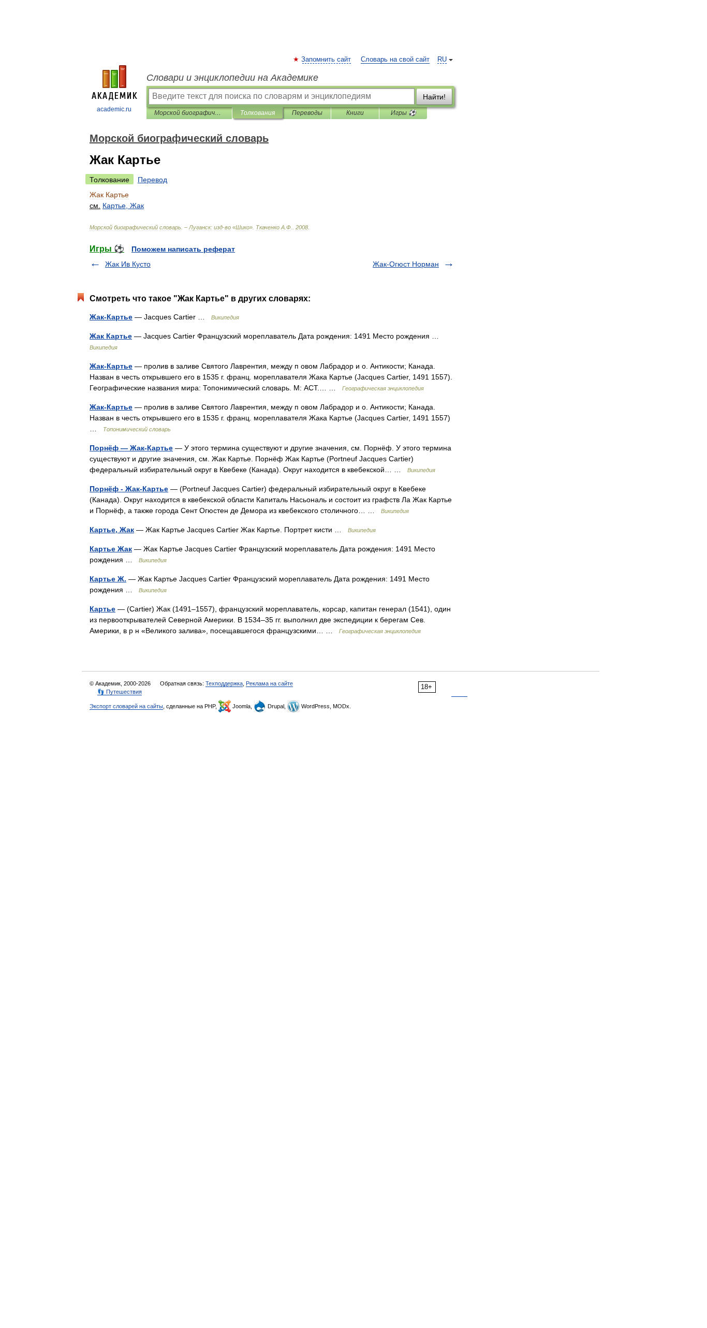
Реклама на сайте (269, 683)
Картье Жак (111, 549)
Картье (102, 609)
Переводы (307, 112)
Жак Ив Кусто (128, 264)
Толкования (257, 112)
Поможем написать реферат (183, 249)
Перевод (152, 180)
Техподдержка (224, 683)
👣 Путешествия (119, 692)
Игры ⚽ (403, 112)
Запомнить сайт (326, 59)
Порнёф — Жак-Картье (131, 448)
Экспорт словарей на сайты (126, 706)
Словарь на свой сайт (395, 59)
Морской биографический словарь (189, 112)
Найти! (434, 97)
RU (442, 59)
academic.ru (114, 109)
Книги (355, 112)
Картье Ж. (108, 579)
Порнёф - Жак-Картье (129, 489)
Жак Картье (111, 336)
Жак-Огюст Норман (406, 264)
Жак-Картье (111, 317)
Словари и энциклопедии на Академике (232, 77)
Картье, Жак (112, 530)
